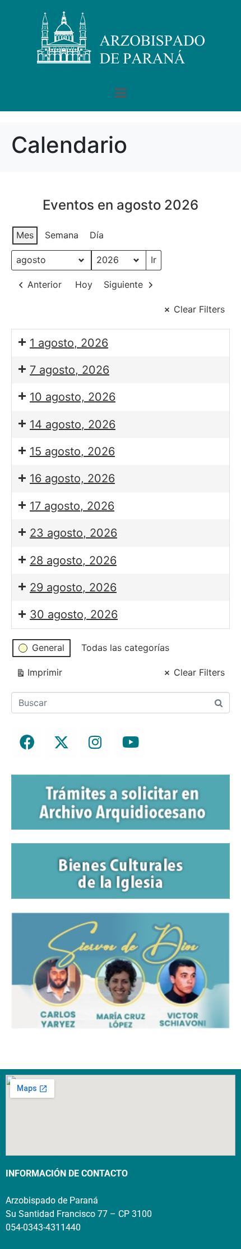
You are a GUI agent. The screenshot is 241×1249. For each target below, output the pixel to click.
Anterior (44, 284)
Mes (25, 235)
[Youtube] (129, 742)
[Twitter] (61, 742)
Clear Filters (199, 309)
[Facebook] (27, 742)
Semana (61, 235)
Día (97, 235)
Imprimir (39, 675)
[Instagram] (95, 742)
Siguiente (123, 284)
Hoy (83, 284)
